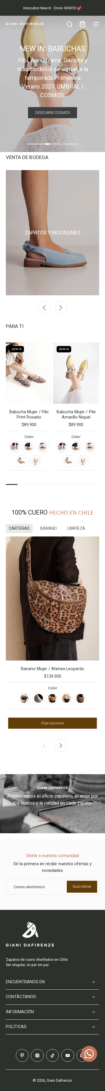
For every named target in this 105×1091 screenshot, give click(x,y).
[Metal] (38, 698)
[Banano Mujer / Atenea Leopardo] (52, 598)
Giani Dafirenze (59, 1080)
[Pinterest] (22, 1055)
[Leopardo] (80, 698)
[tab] (35, 144)
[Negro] (24, 698)
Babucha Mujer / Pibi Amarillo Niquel (76, 414)
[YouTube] (67, 1055)
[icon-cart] (82, 24)
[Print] (28, 447)
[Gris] (14, 447)
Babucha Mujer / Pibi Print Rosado (28, 414)
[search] (69, 24)
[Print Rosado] (21, 461)
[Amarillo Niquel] (35, 461)
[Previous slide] (44, 307)
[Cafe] (66, 698)
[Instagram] (37, 1055)
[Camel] (52, 698)
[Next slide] (60, 307)
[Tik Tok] (52, 1055)
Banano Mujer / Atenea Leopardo (52, 668)
